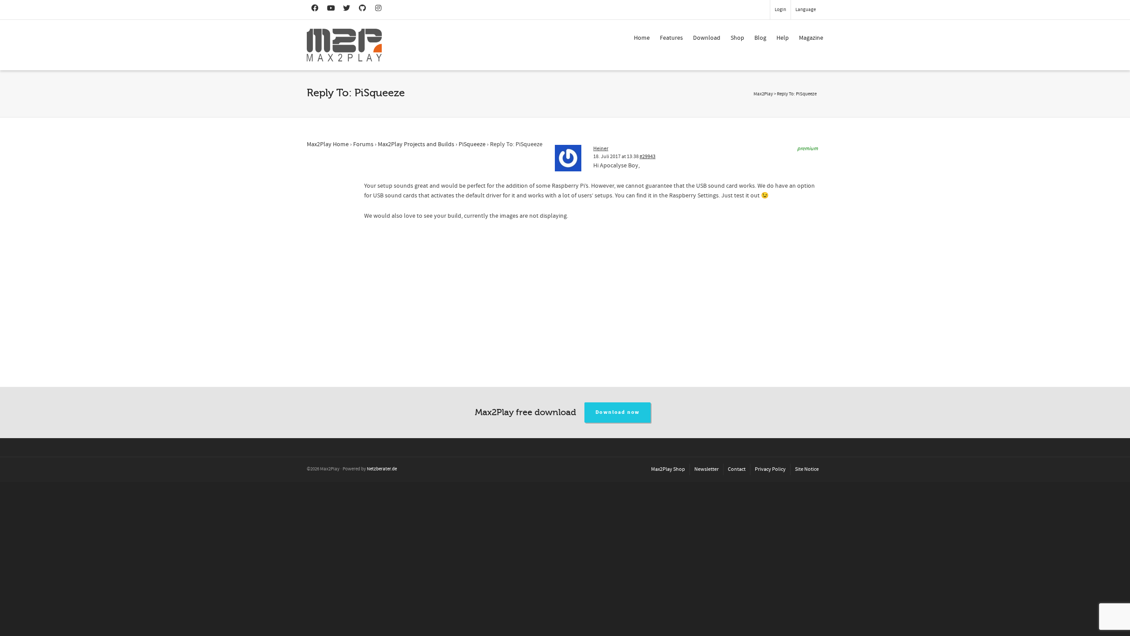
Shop (737, 38)
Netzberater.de (382, 469)
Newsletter (706, 469)
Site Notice (807, 469)
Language (805, 10)
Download (706, 38)
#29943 (647, 156)
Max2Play (763, 94)
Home (642, 38)
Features (671, 38)
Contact (737, 469)
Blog (760, 38)
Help (782, 38)
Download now (617, 412)
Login (780, 10)
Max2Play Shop (668, 469)
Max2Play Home (328, 144)
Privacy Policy (770, 469)
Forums (363, 144)
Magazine (811, 38)
